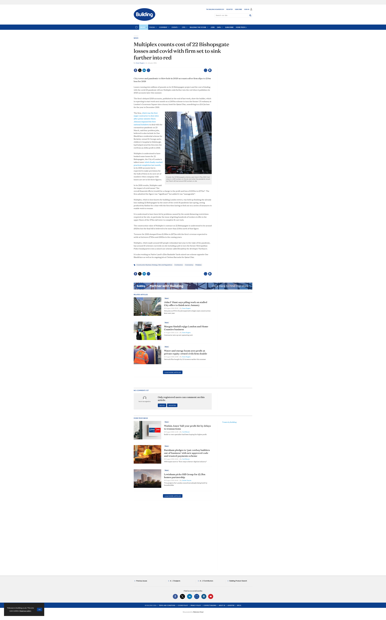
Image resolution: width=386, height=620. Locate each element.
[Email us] (196, 596)
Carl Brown (186, 432)
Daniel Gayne (186, 480)
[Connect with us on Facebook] (175, 596)
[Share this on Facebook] (135, 70)
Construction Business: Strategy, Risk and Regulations (154, 265)
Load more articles (173, 372)
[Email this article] (148, 70)
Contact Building (209, 605)
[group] (241, 27)
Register (229, 9)
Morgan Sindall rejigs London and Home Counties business (186, 328)
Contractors (179, 265)
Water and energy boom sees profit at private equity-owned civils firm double (185, 352)
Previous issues (141, 581)
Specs (239, 605)
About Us (222, 605)
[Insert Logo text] (144, 20)
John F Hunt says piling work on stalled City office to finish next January (185, 304)
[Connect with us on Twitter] (182, 596)
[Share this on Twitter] (140, 70)
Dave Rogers (140, 63)
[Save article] (210, 70)
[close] (211, 66)
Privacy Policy (195, 605)
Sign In (246, 9)
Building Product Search (238, 581)
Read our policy (25, 611)
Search (250, 15)
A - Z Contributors (206, 581)
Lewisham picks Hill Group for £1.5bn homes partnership (184, 476)
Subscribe (238, 9)
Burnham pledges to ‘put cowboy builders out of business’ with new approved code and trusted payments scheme (187, 452)
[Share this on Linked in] (144, 70)
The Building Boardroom (215, 9)
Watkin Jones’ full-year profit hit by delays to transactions (187, 427)
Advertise (231, 605)
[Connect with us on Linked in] (189, 596)
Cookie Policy (183, 605)
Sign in (185, 66)
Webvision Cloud (198, 612)
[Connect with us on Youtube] (210, 596)
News (136, 38)
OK (39, 609)
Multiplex (198, 265)
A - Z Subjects (175, 581)
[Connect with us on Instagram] (203, 596)
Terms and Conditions (167, 605)
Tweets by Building (229, 422)
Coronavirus (189, 265)
